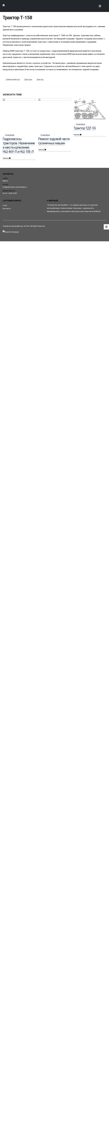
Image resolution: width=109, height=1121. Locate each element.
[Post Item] (19, 114)
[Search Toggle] (93, 6)
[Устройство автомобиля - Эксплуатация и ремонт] (10, 6)
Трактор (40, 79)
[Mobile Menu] (100, 6)
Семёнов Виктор (13, 79)
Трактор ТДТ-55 (85, 128)
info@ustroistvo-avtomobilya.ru (15, 187)
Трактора (28, 79)
